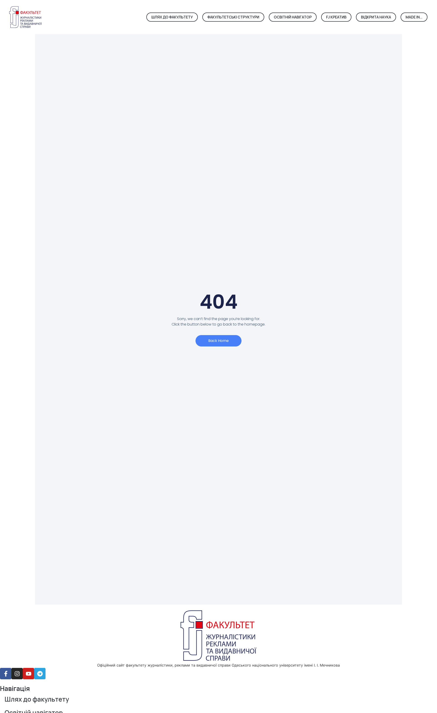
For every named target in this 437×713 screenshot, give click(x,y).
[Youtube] (28, 673)
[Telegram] (40, 673)
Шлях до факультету (37, 699)
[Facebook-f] (5, 673)
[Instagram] (17, 673)
